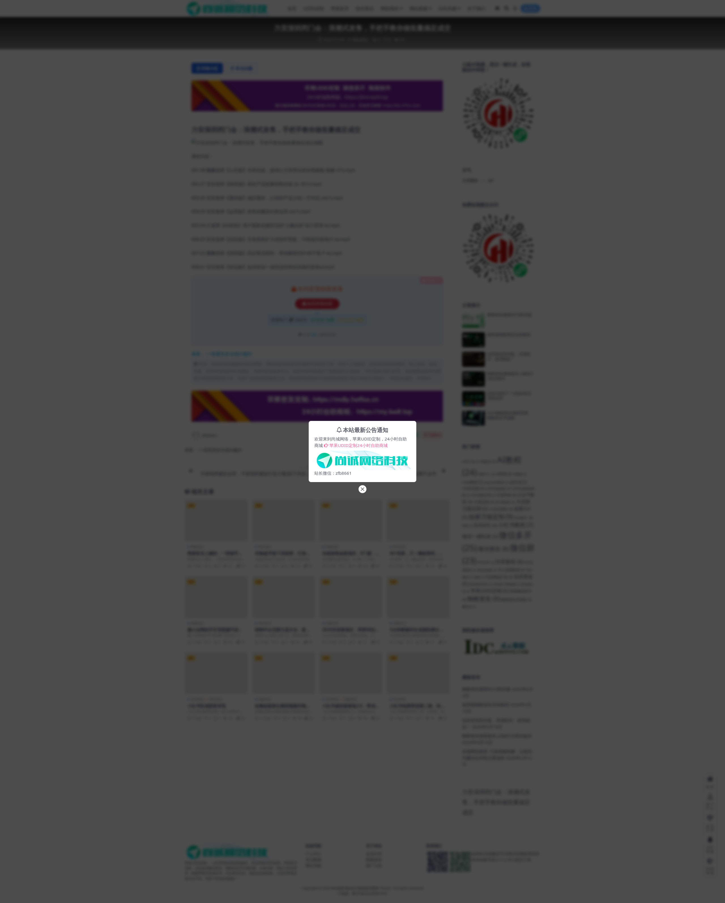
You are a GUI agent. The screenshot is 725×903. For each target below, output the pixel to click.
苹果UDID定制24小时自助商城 (358, 445)
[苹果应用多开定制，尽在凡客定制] (362, 458)
